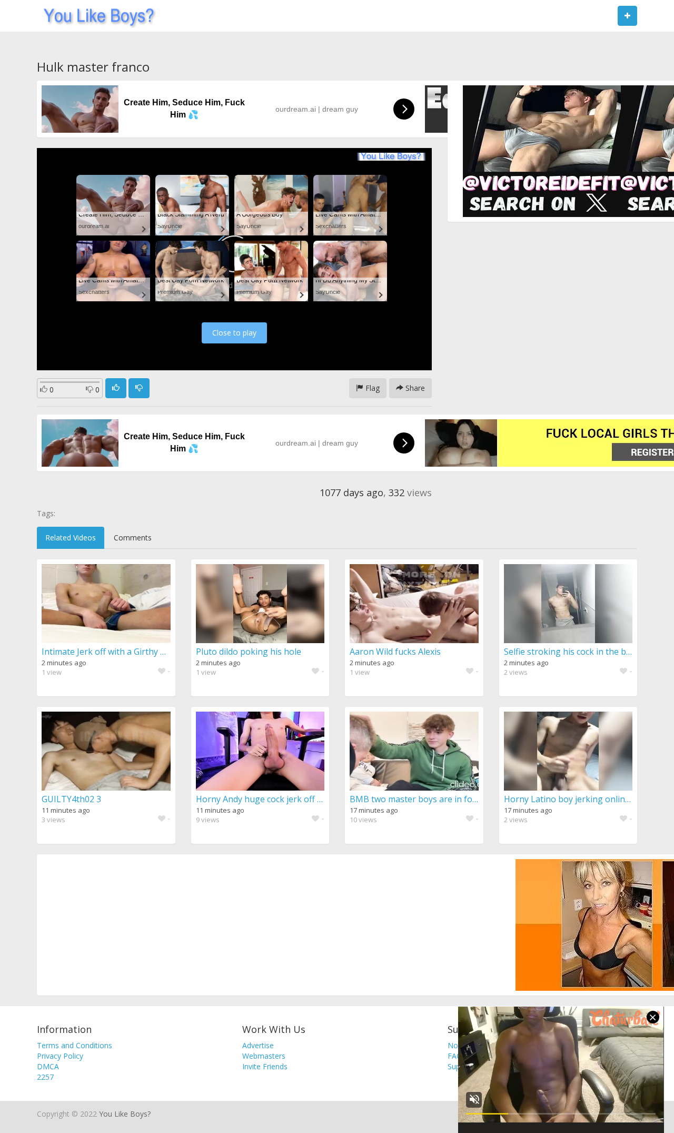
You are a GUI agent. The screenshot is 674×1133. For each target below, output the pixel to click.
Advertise (258, 1045)
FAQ (455, 1056)
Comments (133, 538)
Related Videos (70, 538)
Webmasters (263, 1056)
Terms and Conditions (74, 1045)
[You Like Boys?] (95, 16)
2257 (45, 1077)
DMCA (48, 1066)
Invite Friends (265, 1066)
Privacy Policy (60, 1056)
